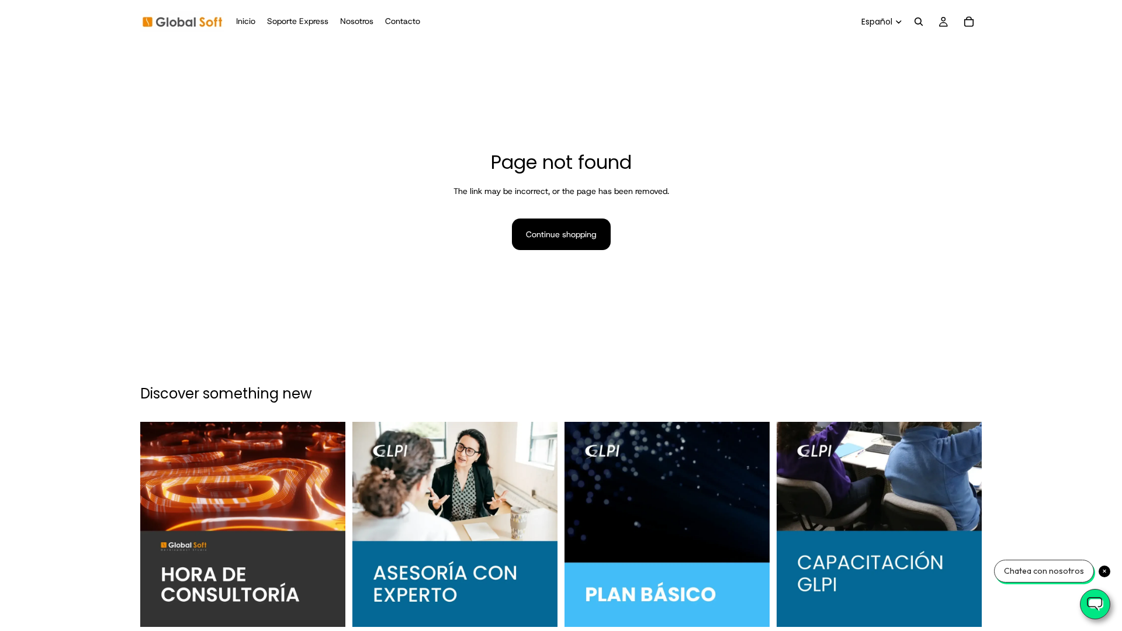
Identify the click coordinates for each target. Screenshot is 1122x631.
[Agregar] (327, 609)
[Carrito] (969, 21)
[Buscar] (918, 21)
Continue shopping (561, 234)
